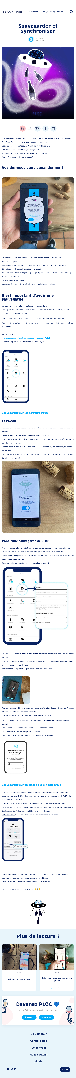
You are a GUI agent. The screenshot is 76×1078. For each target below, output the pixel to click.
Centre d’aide (38, 1041)
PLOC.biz (65, 1070)
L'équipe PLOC (15, 988)
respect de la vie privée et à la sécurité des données (41, 258)
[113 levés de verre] (23, 129)
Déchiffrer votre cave (19, 979)
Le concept (39, 1048)
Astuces (19, 972)
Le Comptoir (33, 12)
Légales (39, 1061)
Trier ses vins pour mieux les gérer (57, 979)
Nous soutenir (39, 1055)
